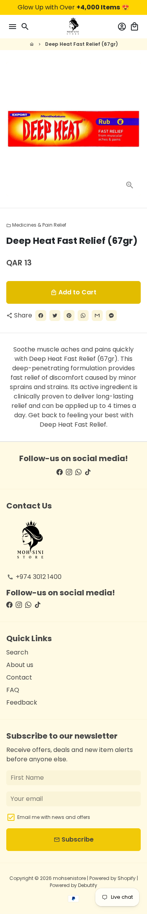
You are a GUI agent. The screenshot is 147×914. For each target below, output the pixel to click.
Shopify (127, 878)
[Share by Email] (97, 315)
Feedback (21, 702)
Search (17, 652)
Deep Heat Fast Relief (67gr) (81, 44)
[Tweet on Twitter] (54, 315)
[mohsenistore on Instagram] (69, 472)
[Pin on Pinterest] (69, 315)
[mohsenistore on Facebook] (59, 472)
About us (19, 664)
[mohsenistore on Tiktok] (88, 472)
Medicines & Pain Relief (36, 225)
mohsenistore (69, 878)
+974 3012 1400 (34, 576)
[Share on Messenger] (111, 315)
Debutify (87, 885)
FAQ (12, 689)
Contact (19, 677)
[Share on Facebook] (40, 315)
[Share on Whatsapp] (83, 315)
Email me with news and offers (53, 817)
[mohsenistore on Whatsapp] (78, 472)
